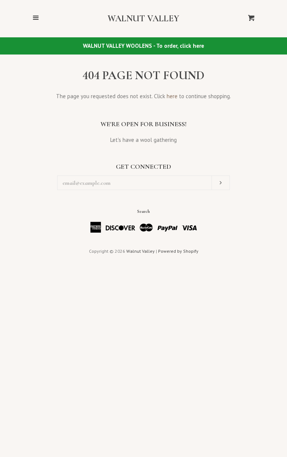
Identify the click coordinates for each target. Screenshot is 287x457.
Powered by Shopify (178, 251)
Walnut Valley (143, 18)
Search (143, 211)
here (172, 96)
